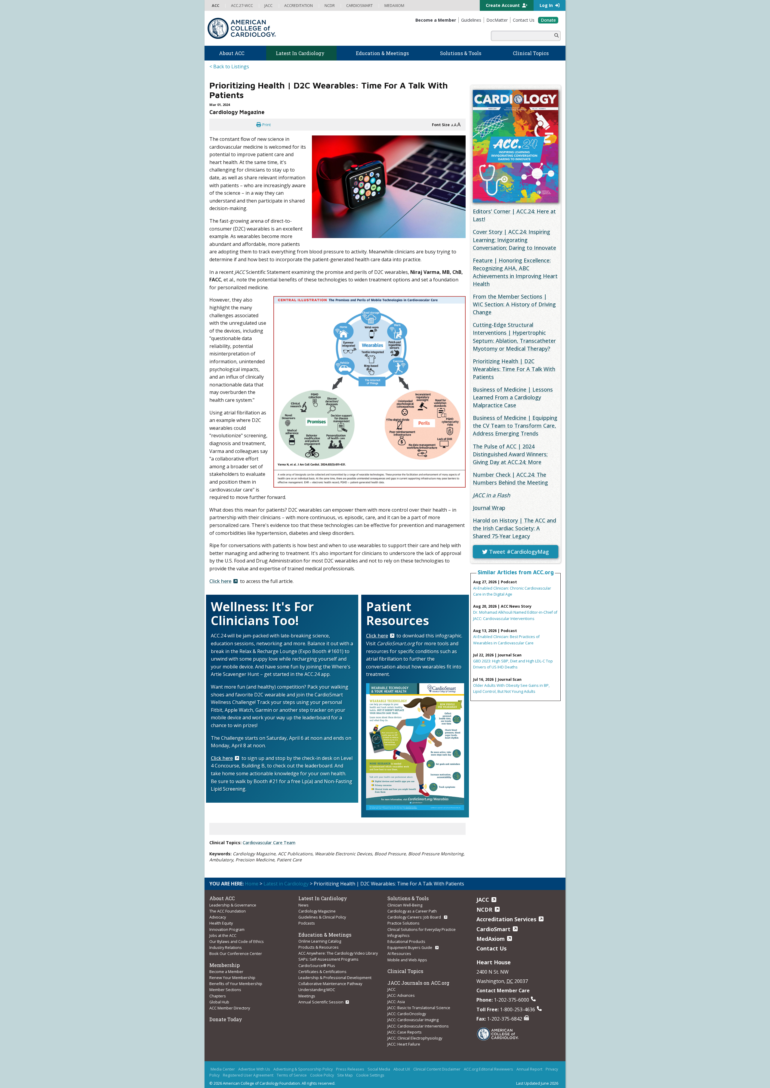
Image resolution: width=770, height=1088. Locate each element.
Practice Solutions (403, 923)
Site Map (345, 1075)
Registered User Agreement (248, 1075)
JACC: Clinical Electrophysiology (414, 1038)
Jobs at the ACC (222, 935)
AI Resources (399, 953)
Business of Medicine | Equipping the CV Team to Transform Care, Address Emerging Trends (515, 425)
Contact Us (491, 948)
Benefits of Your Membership (235, 983)
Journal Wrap (489, 507)
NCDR (484, 909)
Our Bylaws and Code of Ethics (236, 941)
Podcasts (306, 923)
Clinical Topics (405, 971)
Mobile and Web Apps (407, 959)
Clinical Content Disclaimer (436, 1069)
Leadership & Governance (232, 905)
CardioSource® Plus (316, 965)
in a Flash (491, 495)
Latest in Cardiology (286, 883)
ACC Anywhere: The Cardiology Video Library (338, 953)
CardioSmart (493, 929)
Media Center (223, 1069)
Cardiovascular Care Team (269, 842)
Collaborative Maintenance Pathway (330, 983)
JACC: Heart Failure (403, 1044)
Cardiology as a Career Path (412, 911)
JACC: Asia (396, 1001)
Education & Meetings (324, 934)
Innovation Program (227, 929)
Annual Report (529, 1069)
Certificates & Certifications (322, 971)
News (303, 905)
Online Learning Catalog (319, 941)
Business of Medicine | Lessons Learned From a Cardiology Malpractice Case (513, 397)
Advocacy (217, 917)
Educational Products (406, 941)
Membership (224, 965)
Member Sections (225, 989)
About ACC (222, 898)
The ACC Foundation (227, 911)
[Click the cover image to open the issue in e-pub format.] (515, 146)
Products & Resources (318, 947)
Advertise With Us (254, 1069)
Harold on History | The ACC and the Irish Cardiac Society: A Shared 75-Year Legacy (514, 528)
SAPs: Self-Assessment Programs (328, 959)
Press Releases (350, 1069)
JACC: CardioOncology (406, 1013)
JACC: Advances (401, 995)
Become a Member (226, 971)
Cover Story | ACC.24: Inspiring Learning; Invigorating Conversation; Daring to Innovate (514, 239)
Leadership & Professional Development (334, 977)
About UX (401, 1069)
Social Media (379, 1069)
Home (251, 883)
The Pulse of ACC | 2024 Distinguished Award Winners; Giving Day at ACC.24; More (510, 454)
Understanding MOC (316, 989)
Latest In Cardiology (322, 898)
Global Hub (219, 1002)
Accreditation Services (506, 919)
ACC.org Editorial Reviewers (488, 1069)
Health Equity (221, 923)
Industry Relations (225, 947)
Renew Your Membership (232, 977)
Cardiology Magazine (317, 911)
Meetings (306, 996)
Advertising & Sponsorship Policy (303, 1069)
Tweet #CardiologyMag (518, 551)
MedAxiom (490, 938)
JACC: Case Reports (404, 1032)
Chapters (217, 996)
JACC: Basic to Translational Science (418, 1007)
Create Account (503, 5)
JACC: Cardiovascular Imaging (413, 1019)
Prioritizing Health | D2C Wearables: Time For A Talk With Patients (514, 369)
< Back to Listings (229, 66)
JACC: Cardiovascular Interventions (418, 1026)
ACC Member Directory (229, 1008)
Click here (220, 581)
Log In (547, 5)
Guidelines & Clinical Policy (322, 917)
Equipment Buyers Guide (410, 947)
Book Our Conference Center (235, 953)
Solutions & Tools (408, 898)
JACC (391, 989)
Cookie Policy (322, 1075)
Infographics (398, 935)
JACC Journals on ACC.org (418, 983)
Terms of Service (292, 1075)
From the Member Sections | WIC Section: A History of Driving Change (514, 304)
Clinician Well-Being (404, 905)
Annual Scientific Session (320, 1002)
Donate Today (225, 1019)
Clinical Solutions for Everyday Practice (421, 929)
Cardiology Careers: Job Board (414, 917)
